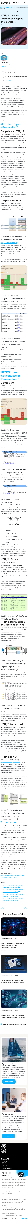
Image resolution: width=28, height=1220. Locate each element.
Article (18, 11)
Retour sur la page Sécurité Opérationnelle (14, 1024)
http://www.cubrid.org (9, 242)
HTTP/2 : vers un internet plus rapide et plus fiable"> (13, 895)
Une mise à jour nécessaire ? (12, 73)
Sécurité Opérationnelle (8, 7)
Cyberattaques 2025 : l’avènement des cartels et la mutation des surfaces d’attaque (12, 945)
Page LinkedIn (4, 66)
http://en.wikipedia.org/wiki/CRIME (10, 762)
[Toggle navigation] (24, 2)
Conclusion (8, 80)
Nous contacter (9, 1081)
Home (1, 7)
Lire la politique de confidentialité (9, 1213)
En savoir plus (8, 1136)
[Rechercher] (22, 2)
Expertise (5, 1166)
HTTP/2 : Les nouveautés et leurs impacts (16, 76)
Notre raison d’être (8, 1168)
